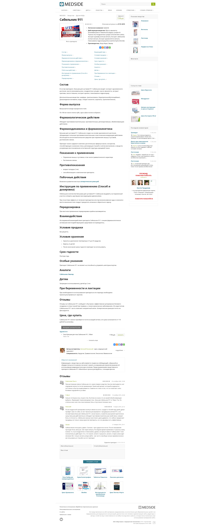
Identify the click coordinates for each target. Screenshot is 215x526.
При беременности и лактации (104, 73)
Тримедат (134, 133)
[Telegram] (105, 48)
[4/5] (90, 24)
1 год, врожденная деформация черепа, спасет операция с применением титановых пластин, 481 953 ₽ (143, 191)
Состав (64, 52)
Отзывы (97, 76)
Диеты (88, 10)
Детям (96, 70)
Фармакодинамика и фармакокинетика (75, 61)
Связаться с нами (65, 514)
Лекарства (99, 10)
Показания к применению (70, 64)
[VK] (61, 519)
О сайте (62, 512)
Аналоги (97, 67)
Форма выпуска (67, 55)
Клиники (119, 10)
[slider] (106, 381)
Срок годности (99, 61)
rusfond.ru (143, 177)
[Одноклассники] (103, 48)
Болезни (64, 10)
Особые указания (100, 64)
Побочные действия (68, 70)
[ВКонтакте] (100, 48)
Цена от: (120, 17)
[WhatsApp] (110, 48)
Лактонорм (135, 152)
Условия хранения (100, 58)
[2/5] (87, 24)
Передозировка (67, 78)
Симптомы (76, 10)
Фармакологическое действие (72, 58)
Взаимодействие (99, 52)
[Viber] (107, 48)
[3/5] (89, 24)
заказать (120, 335)
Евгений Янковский (87, 349)
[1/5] (86, 24)
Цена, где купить (99, 79)
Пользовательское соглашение (70, 509)
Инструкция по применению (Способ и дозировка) (74, 74)
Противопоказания (68, 67)
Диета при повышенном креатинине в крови (139, 142)
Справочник (130, 10)
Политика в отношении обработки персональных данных (79, 507)
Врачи (110, 10)
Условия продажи (100, 55)
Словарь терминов (146, 10)
